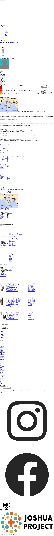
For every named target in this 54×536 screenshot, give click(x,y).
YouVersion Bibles (30, 304)
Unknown (1, 78)
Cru (28, 318)
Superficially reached (5, 93)
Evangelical (1, 84)
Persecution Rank (2, 189)
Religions (1, 351)
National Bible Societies (3, 275)
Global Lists (2, 343)
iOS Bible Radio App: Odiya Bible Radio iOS (12, 314)
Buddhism (1, 214)
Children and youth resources (10, 315)
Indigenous (1, 160)
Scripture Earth (30, 302)
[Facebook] (27, 501)
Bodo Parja (17, 239)
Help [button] (2, 28)
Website (8, 188)
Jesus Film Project (30, 282)
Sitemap (6, 35)
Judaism (1, 219)
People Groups (4, 24)
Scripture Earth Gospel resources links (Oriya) (12, 302)
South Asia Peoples (9, 192)
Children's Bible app (9, 310)
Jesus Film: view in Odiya (9, 282)
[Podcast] (7, 510)
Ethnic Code (2, 174)
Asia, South (8, 178)
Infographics (2, 354)
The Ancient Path (8, 317)
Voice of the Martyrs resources (10, 303)
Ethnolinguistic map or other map (4, 208)
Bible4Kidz (29, 310)
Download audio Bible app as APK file (11, 311)
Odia (1, 73)
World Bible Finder (3, 276)
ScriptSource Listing (13, 245)
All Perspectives (2, 345)
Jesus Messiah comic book (9, 316)
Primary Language (2, 241)
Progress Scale (2, 161)
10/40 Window (2, 180)
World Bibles (2, 273)
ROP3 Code (2, 166)
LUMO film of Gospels (9, 283)
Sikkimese (13, 239)
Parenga (10, 239)
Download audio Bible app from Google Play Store (13, 312)
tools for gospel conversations (10, 318)
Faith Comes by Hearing (31, 296)
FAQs (1, 383)
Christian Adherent (9, 84)
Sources (3, 337)
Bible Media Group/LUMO (31, 283)
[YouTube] (1, 510)
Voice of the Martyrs (30, 303)
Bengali (10, 257)
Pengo (10, 234)
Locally (1, 374)
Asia (7, 179)
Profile (3, 331)
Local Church (2, 358)
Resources (3, 25)
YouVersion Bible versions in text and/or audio (12, 304)
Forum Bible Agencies (3, 274)
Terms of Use (7, 33)
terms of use (46, 390)
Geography (1, 175)
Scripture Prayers (2, 144)
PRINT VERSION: (14, 42)
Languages (1, 225)
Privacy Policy (7, 34)
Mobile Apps (2, 356)
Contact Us (10, 534)
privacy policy (41, 390)
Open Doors (9, 189)
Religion (3, 335)
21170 (8, 165)
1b (0, 88)
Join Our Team (2, 372)
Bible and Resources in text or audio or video (12, 289)
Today (1, 365)
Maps (1, 193)
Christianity (2, 215)
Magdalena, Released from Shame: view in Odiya (12, 284)
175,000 (1, 72)
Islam (1, 218)
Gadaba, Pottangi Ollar (19, 234)
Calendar (1, 368)
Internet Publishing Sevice (31, 289)
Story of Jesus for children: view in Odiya (11, 287)
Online (11, 269)
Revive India (29, 314)
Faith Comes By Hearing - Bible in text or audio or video (13, 296)
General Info (2, 152)
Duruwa (10, 258)
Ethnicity (1, 167)
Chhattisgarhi (14, 236)
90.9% (4, 75)
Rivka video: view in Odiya (10, 286)
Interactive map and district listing (4, 209)
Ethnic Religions (2, 216)
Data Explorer (2, 342)
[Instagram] (27, 447)
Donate (3, 36)
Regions (1, 349)
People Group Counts (3, 378)
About (3, 27)
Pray (2, 26)
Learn (1, 373)
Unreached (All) (4, 90)
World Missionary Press (31, 319)
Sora (9, 256)
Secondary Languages (3, 236)
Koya (16, 236)
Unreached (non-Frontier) (5, 88)
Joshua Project (2, 377)
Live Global (29, 317)
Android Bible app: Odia (9, 306)
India (7, 177)
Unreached (1, 162)
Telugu (13, 234)
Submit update (2, 113)
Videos (1, 355)
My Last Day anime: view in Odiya (11, 285)
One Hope (29, 315)
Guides (1, 362)
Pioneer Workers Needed (3, 164)
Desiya (10, 236)
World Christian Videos (9, 288)
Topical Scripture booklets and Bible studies (12, 319)
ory (9, 242)
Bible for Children (8, 292)
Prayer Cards (2, 70)
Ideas (1, 364)
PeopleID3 (1, 165)
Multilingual (2, 359)
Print (1, 369)
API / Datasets (2, 357)
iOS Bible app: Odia (9, 313)
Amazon (1, 272)
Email (1, 367)
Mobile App (2, 366)
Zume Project (30, 305)
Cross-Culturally (2, 375)
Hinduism (1, 75)
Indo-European (11, 243)
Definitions (6, 32)
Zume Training (8, 305)
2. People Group (4, 327)
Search (6, 31)
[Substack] (1, 393)
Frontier (1, 163)
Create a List (2, 346)
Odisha (8, 191)
